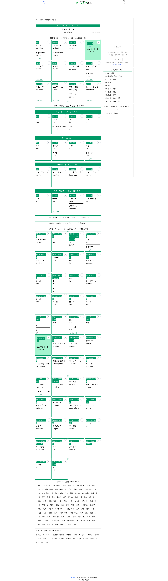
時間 (77, 497)
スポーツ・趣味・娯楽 (52, 521)
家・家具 (85, 493)
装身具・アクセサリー (57, 509)
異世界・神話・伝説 (115, 76)
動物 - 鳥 (71, 485)
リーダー (82, 535)
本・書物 (84, 497)
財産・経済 (80, 485)
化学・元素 (42, 513)
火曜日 (61, 539)
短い (41, 543)
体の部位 (55, 517)
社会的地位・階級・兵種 (54, 489)
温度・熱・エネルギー (50, 524)
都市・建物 (73, 489)
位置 (70, 501)
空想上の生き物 (57, 493)
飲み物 (77, 493)
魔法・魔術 (65, 505)
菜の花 (97, 535)
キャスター (47, 535)
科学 (75, 524)
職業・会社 (84, 513)
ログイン (44, 3)
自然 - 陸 (84, 501)
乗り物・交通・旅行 (88, 521)
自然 (88, 485)
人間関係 (84, 505)
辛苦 (92, 539)
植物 (49, 517)
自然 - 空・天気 (65, 524)
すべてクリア (117, 59)
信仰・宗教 (64, 513)
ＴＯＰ (73, 577)
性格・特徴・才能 (55, 501)
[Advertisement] (84, 11)
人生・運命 (56, 485)
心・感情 (50, 505)
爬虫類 (91, 497)
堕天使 (38, 535)
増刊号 (69, 535)
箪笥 (46, 543)
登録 (44, 1)
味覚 (50, 513)
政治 (57, 505)
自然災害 (47, 485)
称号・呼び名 (68, 497)
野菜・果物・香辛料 (54, 497)
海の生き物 (42, 501)
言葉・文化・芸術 (68, 521)
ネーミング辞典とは (112, 113)
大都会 (90, 535)
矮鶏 (39, 539)
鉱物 (65, 501)
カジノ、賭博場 (79, 539)
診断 (75, 535)
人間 (64, 485)
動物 (81, 489)
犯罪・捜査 (75, 505)
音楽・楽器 (89, 489)
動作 (40, 485)
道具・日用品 (66, 517)
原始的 (68, 539)
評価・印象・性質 (73, 509)
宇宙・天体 (77, 517)
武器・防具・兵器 (87, 509)
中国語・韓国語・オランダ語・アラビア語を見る (68, 223)
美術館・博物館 (59, 535)
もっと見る (39, 58)
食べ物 (77, 501)
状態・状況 (74, 513)
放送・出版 (69, 493)
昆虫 (56, 513)
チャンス (46, 539)
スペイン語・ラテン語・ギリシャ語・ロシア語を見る (68, 217)
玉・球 (54, 539)
